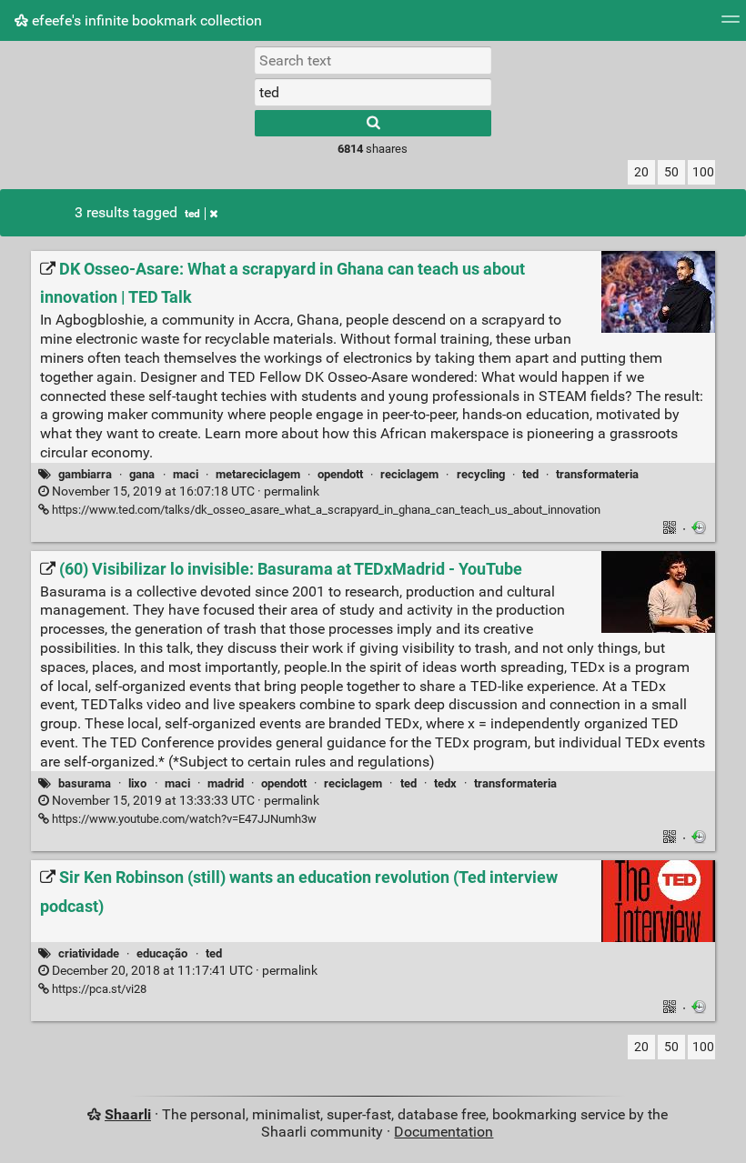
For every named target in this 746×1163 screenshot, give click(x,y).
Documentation (443, 1131)
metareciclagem (258, 474)
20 (641, 172)
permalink (184, 491)
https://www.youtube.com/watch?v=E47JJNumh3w (183, 819)
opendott (340, 474)
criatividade (88, 953)
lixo (137, 783)
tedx (445, 783)
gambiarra (85, 474)
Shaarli (128, 1114)
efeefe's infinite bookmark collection (145, 20)
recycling (481, 474)
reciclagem (409, 474)
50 (671, 172)
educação (161, 953)
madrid (225, 783)
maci (185, 474)
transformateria (597, 474)
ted (192, 213)
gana (142, 474)
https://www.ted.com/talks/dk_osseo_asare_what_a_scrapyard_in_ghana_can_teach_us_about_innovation (324, 509)
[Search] (373, 123)
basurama (84, 783)
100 (703, 172)
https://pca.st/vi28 (97, 989)
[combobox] (373, 91)
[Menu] (730, 25)
